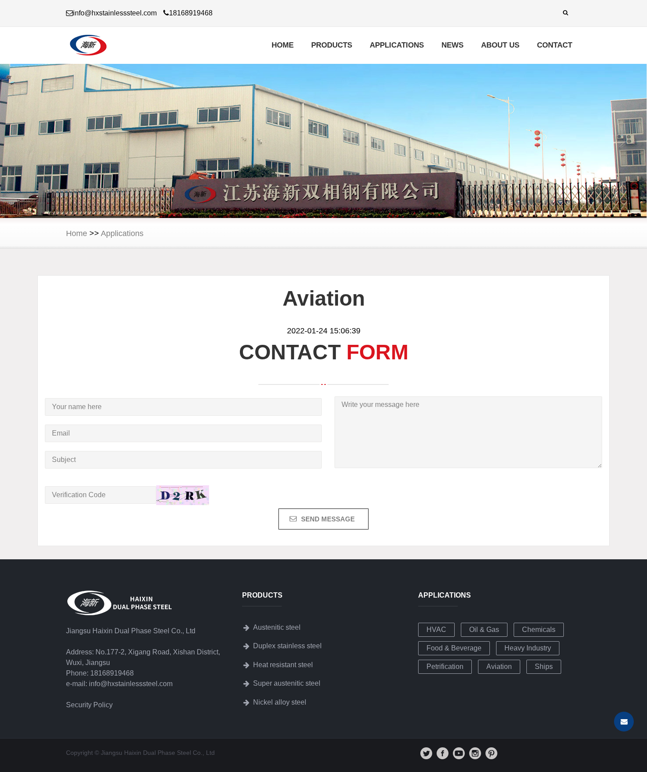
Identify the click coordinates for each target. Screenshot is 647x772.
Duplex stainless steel (287, 646)
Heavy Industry (527, 648)
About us (500, 45)
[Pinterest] (491, 757)
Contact (554, 45)
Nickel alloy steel (279, 702)
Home (283, 45)
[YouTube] (459, 757)
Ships (544, 666)
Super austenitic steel (286, 683)
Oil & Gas (484, 629)
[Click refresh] (182, 495)
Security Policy (89, 705)
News (452, 45)
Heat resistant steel (283, 665)
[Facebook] (442, 757)
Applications (397, 45)
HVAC (436, 629)
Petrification (444, 666)
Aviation (499, 666)
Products (331, 45)
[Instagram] (475, 757)
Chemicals (538, 629)
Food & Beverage (454, 648)
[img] (426, 753)
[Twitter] (426, 757)
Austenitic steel (277, 627)
